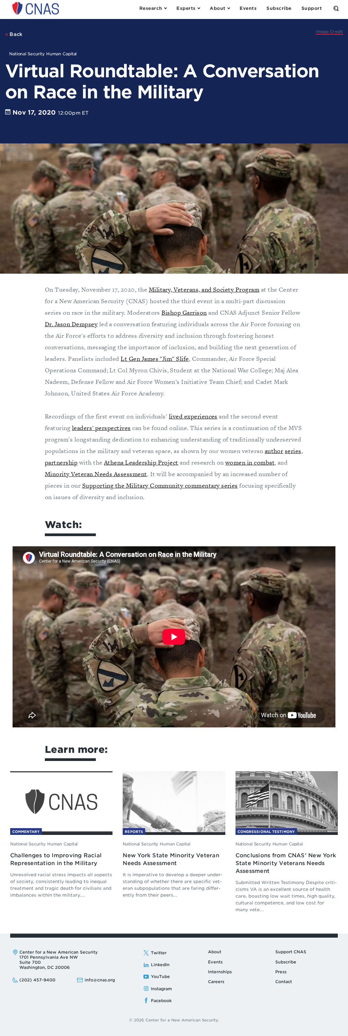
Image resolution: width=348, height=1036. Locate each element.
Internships (220, 971)
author (274, 451)
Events (215, 961)
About (214, 951)
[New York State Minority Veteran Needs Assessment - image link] (174, 801)
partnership (61, 462)
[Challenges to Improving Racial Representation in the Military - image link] (61, 801)
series (293, 451)
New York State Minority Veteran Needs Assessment (171, 859)
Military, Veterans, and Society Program (204, 289)
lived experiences (193, 416)
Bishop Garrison (184, 312)
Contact (283, 981)
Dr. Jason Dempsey (71, 324)
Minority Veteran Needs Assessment (96, 474)
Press (280, 971)
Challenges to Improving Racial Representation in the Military (56, 859)
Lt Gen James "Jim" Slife (155, 358)
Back (15, 34)
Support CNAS (290, 951)
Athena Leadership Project (141, 462)
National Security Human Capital (43, 843)
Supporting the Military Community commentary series (160, 485)
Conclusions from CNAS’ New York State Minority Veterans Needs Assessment (286, 863)
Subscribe (285, 961)
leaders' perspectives (101, 428)
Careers (216, 981)
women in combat (250, 462)
